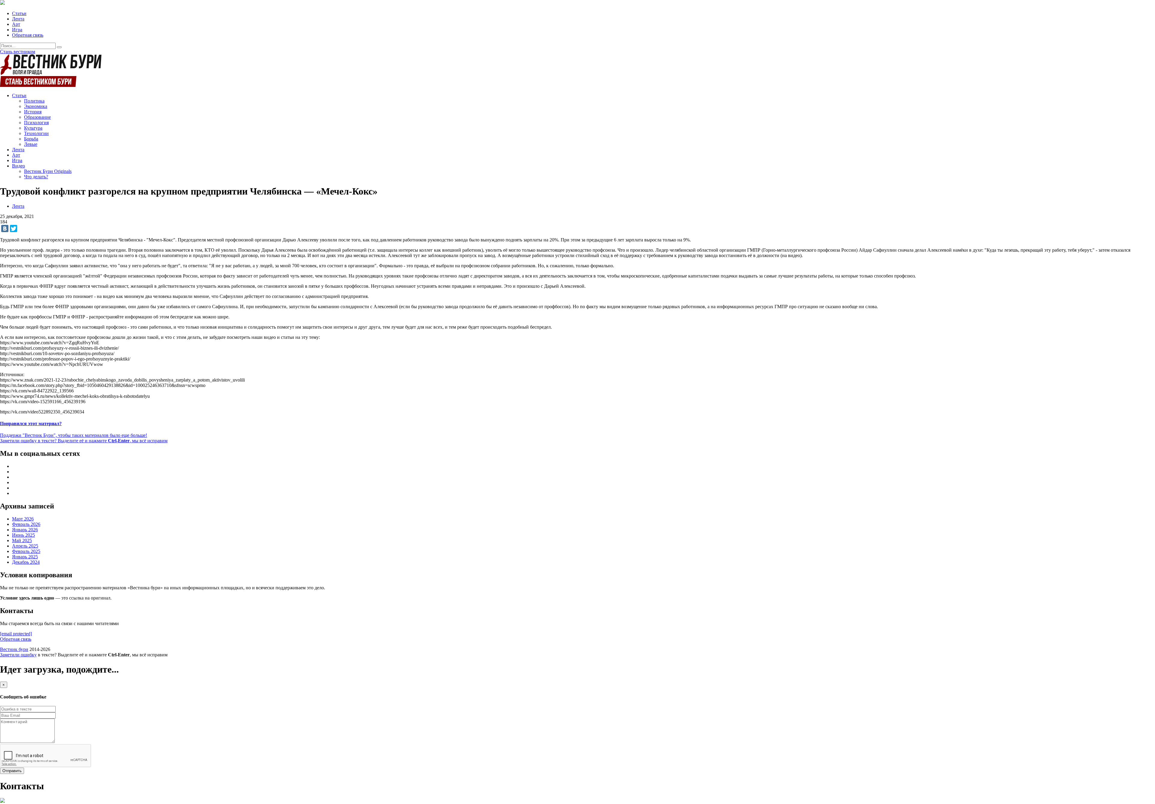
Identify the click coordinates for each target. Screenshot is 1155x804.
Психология (36, 122)
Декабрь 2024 (26, 562)
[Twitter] (13, 228)
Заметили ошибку (18, 654)
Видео (18, 165)
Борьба (31, 138)
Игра (17, 29)
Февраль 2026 (26, 524)
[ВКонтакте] (4, 228)
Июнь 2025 (23, 535)
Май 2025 (22, 540)
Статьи (19, 13)
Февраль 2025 (26, 551)
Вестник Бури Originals (48, 171)
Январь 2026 (25, 529)
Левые (30, 144)
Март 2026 (23, 518)
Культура (33, 127)
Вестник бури (14, 649)
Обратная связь (27, 35)
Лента (18, 18)
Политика (34, 100)
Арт (16, 24)
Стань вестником (17, 51)
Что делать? (36, 176)
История (33, 111)
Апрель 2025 (25, 545)
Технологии (36, 133)
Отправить (12, 771)
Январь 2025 (25, 556)
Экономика (35, 106)
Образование (37, 117)
